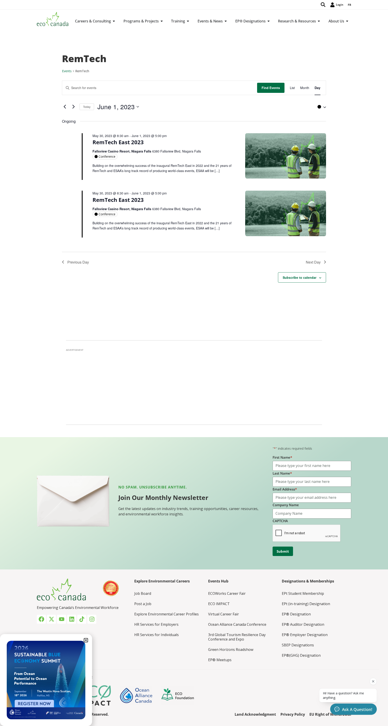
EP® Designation (296, 614)
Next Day (313, 262)
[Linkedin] (71, 619)
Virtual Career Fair (223, 614)
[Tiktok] (81, 619)
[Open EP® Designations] (268, 21)
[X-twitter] (51, 619)
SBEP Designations (298, 645)
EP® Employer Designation (305, 634)
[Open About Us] (347, 21)
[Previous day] (64, 106)
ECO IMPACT (219, 603)
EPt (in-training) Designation (306, 603)
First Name (282, 457)
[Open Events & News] (225, 21)
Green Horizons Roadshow (230, 649)
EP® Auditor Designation (303, 624)
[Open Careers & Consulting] (114, 21)
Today (86, 107)
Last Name (282, 473)
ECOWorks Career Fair (227, 593)
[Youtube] (61, 619)
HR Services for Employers (156, 624)
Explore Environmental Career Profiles (166, 614)
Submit (283, 551)
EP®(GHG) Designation (301, 655)
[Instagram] (91, 619)
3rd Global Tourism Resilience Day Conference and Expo (237, 637)
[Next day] (73, 106)
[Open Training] (188, 21)
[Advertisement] (194, 385)
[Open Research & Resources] (319, 21)
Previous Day (78, 262)
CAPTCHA (280, 521)
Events (67, 71)
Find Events (271, 87)
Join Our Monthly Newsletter (163, 497)
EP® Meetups (219, 659)
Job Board (142, 593)
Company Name (286, 505)
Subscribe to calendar (299, 277)
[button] (320, 106)
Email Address (285, 489)
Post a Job (142, 603)
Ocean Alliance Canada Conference (237, 624)
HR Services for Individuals (156, 634)
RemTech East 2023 (118, 142)
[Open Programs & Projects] (161, 21)
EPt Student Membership (303, 593)
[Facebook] (41, 619)
